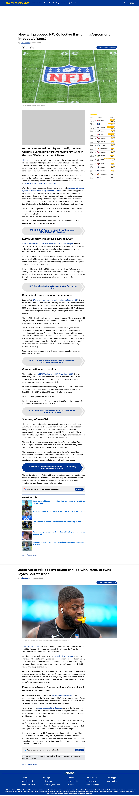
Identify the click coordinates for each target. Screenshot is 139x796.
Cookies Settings (92, 785)
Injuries (70, 3)
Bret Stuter (25, 43)
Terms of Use (91, 781)
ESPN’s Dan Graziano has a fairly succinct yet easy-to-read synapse (47, 244)
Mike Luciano (26, 578)
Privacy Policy (73, 781)
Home (24, 555)
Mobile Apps (111, 778)
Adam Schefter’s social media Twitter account (42, 183)
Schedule (47, 3)
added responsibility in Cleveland (49, 708)
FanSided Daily (28, 781)
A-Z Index (71, 785)
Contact (71, 778)
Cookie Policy (112, 781)
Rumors (39, 3)
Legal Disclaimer (28, 785)
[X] (128, 2)
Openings (46, 778)
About (24, 778)
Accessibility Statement (51, 785)
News (33, 3)
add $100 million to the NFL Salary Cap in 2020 (55, 374)
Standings (56, 3)
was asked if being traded (63, 656)
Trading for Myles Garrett (31, 646)
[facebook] (124, 2)
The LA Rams (27, 160)
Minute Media (12, 789)
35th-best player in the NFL (62, 695)
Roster (64, 3)
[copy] (33, 47)
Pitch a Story (47, 781)
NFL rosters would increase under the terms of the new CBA (55, 300)
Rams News (32, 555)
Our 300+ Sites (91, 778)
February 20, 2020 (54, 216)
